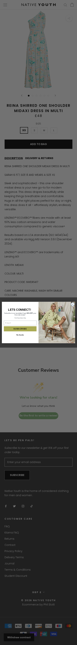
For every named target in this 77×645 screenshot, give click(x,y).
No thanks (20, 335)
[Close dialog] (72, 304)
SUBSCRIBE (20, 329)
